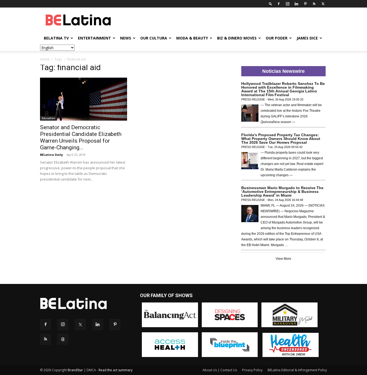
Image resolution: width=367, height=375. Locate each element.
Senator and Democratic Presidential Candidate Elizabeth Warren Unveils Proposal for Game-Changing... (80, 137)
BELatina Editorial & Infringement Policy (297, 370)
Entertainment (94, 38)
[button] (271, 4)
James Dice (307, 38)
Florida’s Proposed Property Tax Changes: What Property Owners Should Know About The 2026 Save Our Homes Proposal (280, 139)
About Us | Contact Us (220, 370)
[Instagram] (287, 4)
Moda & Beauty (192, 38)
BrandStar (75, 370)
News (125, 38)
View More (283, 259)
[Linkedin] (296, 4)
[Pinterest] (305, 4)
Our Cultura (153, 38)
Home (44, 59)
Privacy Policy (252, 370)
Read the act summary (115, 370)
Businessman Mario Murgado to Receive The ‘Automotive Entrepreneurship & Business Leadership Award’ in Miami (282, 191)
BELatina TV (56, 38)
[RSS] (314, 4)
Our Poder (276, 38)
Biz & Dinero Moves (237, 38)
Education (48, 118)
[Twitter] (323, 4)
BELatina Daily (51, 155)
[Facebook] (279, 4)
